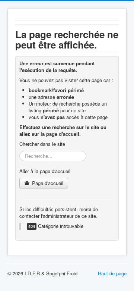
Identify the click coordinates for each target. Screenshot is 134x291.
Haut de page (112, 273)
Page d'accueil (47, 183)
